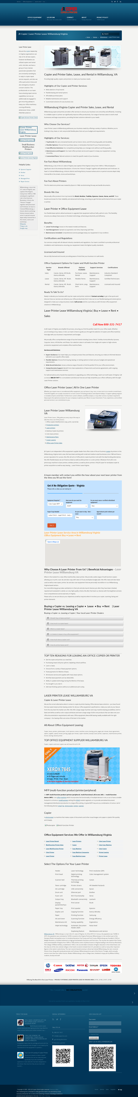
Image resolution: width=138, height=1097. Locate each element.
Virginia (95, 37)
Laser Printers (76, 841)
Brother (23, 172)
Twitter (114, 2)
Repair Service (25, 181)
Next (57, 1089)
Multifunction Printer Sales (54, 845)
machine (63, 797)
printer (76, 806)
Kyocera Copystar (26, 169)
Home (88, 37)
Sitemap (47, 1096)
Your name (92, 1019)
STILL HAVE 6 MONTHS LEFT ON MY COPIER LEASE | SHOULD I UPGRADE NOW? (35, 1022)
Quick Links (38, 1)
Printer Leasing (104, 852)
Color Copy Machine (105, 845)
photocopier (69, 806)
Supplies (113, 1089)
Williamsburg (103, 37)
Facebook (117, 2)
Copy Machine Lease (78, 856)
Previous (52, 1089)
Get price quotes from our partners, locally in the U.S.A (69, 1001)
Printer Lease (103, 856)
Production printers (52, 425)
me (44, 1)
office (58, 797)
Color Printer (50, 852)
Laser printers (50, 428)
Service (19, 1)
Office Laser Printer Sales (54, 443)
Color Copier (103, 849)
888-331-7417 (58, 1032)
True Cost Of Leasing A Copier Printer (36, 1053)
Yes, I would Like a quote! (69, 990)
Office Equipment (27, 1)
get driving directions (60, 1039)
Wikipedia (23, 224)
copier (108, 451)
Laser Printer (50, 856)
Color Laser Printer (105, 841)
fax (63, 806)
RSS (111, 2)
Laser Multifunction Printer (55, 849)
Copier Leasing (51, 440)
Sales (107, 1089)
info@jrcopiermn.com (60, 1036)
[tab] (84, 618)
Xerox (22, 175)
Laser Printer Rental (52, 841)
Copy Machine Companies (80, 852)
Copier (74, 845)
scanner (81, 806)
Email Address (93, 1027)
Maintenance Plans (52, 437)
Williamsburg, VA (49, 934)
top (121, 1090)
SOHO (78, 800)
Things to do (23, 226)
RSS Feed (41, 1096)
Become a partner (59, 1043)
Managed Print (25, 178)
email (60, 806)
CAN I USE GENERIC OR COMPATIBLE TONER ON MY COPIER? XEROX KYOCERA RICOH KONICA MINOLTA (36, 1038)
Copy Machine (76, 849)
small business (63, 800)
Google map (23, 228)
